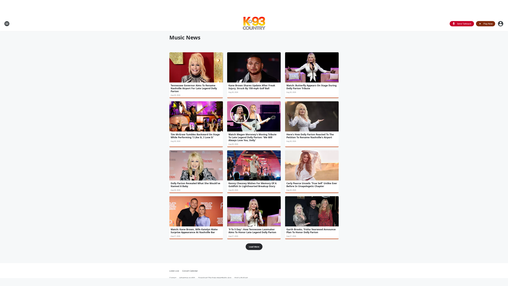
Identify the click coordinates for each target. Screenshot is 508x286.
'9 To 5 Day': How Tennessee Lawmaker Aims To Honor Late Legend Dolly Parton (252, 231)
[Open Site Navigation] (7, 23)
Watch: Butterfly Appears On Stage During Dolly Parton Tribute (311, 87)
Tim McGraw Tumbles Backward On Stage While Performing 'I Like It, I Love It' (195, 136)
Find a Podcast (241, 277)
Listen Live (174, 270)
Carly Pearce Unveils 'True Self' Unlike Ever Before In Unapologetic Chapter (311, 185)
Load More (254, 246)
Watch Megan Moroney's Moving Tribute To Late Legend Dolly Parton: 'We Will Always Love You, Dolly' (252, 137)
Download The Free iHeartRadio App (214, 277)
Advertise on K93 (187, 277)
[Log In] (501, 23)
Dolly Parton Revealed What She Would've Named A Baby (195, 185)
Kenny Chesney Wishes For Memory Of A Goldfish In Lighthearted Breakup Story (252, 185)
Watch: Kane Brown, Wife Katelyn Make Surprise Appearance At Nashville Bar (194, 231)
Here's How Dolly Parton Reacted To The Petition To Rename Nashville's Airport (310, 136)
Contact (172, 277)
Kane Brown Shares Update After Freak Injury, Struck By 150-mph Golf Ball (251, 87)
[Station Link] (254, 24)
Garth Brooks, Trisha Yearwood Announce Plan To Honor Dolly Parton (311, 231)
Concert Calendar (190, 270)
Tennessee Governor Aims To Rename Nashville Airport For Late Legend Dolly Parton (194, 88)
